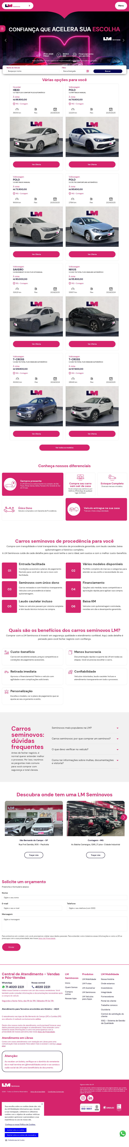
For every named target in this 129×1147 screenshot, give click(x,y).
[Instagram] (83, 1098)
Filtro (64, 68)
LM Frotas (86, 983)
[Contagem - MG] (96, 818)
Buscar (108, 71)
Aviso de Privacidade (46, 938)
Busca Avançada (69, 71)
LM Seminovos (71, 976)
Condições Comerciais (56, 1092)
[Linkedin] (90, 1098)
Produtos (87, 974)
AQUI (56, 1009)
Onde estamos (108, 983)
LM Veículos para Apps (87, 997)
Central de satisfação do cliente (112, 1015)
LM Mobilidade (89, 979)
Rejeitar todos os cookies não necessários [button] (21, 1135)
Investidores (106, 988)
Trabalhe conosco (109, 1005)
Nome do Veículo (13, 68)
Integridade (106, 992)
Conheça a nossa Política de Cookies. (20, 1124)
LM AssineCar (88, 988)
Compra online (69, 993)
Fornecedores (107, 996)
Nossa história (107, 979)
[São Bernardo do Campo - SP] (34, 818)
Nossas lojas (71, 998)
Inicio (67, 983)
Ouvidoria (105, 1009)
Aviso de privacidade (37, 1092)
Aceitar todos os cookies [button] (15, 1130)
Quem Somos (71, 987)
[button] (15, 1140)
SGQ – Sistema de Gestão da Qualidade (113, 1021)
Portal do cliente (108, 1001)
